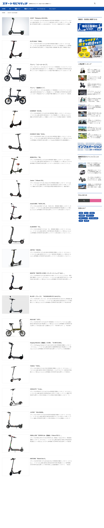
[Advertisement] (90, 286)
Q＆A (86, 213)
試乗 (81, 213)
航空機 (86, 220)
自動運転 (82, 215)
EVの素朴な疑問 (93, 218)
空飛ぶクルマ (90, 215)
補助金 (92, 213)
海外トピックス (83, 218)
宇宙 (81, 220)
